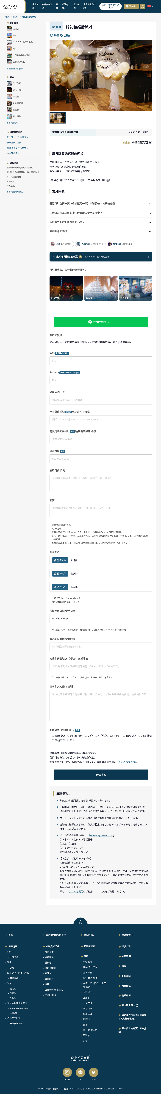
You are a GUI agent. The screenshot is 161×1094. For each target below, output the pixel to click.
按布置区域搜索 (15, 142)
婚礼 (9, 962)
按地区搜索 (13, 153)
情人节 (13, 988)
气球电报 (87, 961)
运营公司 (126, 946)
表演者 (48, 973)
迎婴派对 (14, 978)
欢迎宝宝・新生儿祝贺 (18, 972)
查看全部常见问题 (15, 191)
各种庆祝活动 (52, 946)
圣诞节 (13, 993)
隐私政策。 (127, 995)
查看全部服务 (13, 122)
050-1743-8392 (127, 762)
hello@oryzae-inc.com (101, 835)
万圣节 (13, 997)
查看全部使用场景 (15, 68)
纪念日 (10, 951)
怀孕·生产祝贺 (90, 966)
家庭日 (86, 1019)
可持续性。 (127, 985)
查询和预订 (127, 934)
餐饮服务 (49, 978)
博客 (124, 966)
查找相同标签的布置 (68, 256)
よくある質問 (76, 891)
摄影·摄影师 (50, 968)
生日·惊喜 (14, 957)
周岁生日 (87, 1013)
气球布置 (49, 951)
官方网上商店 (129, 1005)
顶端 (80, 923)
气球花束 (87, 1008)
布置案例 (126, 956)
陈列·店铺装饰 (90, 1029)
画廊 (15, 16)
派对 (9, 983)
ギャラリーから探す (17, 137)
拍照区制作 (50, 995)
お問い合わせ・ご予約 (110, 6)
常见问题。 (89, 934)
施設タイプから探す (17, 147)
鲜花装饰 (49, 957)
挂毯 (47, 984)
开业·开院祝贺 (16, 1023)
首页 (7, 16)
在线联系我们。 (102, 322)
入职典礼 (14, 1013)
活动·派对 (88, 992)
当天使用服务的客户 (56, 934)
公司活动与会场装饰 (17, 1003)
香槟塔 (48, 962)
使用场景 (12, 946)
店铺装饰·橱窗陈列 (54, 989)
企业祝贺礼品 (13, 1018)
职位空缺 (126, 975)
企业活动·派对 (90, 977)
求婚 (12, 967)
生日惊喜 (87, 972)
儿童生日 (87, 1002)
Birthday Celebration (19, 1008)
